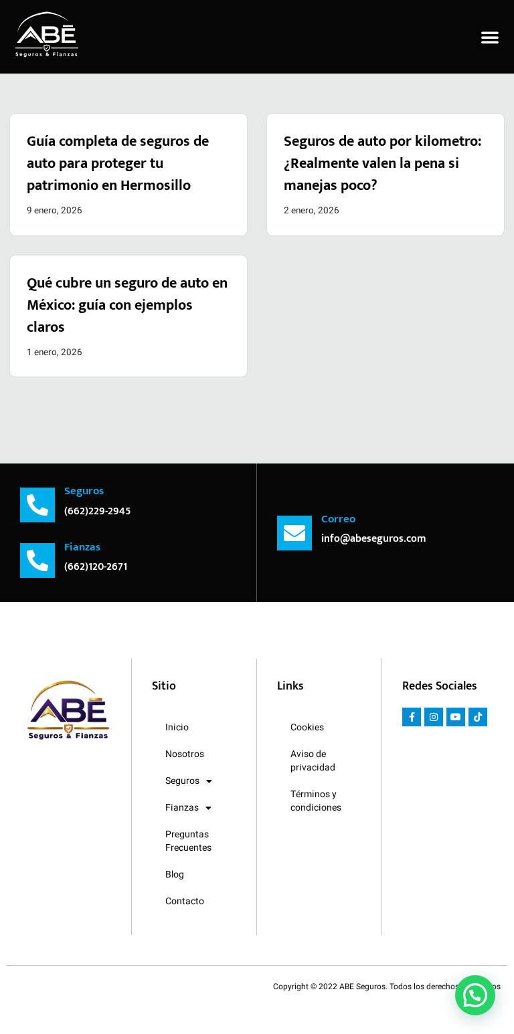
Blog (174, 874)
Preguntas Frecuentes (188, 841)
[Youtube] (455, 717)
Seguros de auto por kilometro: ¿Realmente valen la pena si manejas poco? (382, 163)
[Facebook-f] (411, 717)
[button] (490, 37)
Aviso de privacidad (312, 760)
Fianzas (182, 808)
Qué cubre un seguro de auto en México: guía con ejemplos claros (127, 305)
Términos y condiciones (315, 801)
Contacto (184, 901)
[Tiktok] (477, 717)
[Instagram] (433, 717)
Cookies (307, 727)
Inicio (177, 727)
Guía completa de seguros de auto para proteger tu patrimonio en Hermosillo (118, 163)
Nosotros (184, 754)
